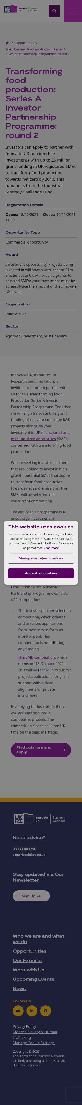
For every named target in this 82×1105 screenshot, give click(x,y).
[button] (41, 558)
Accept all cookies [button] (41, 573)
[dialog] (41, 552)
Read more (51, 548)
